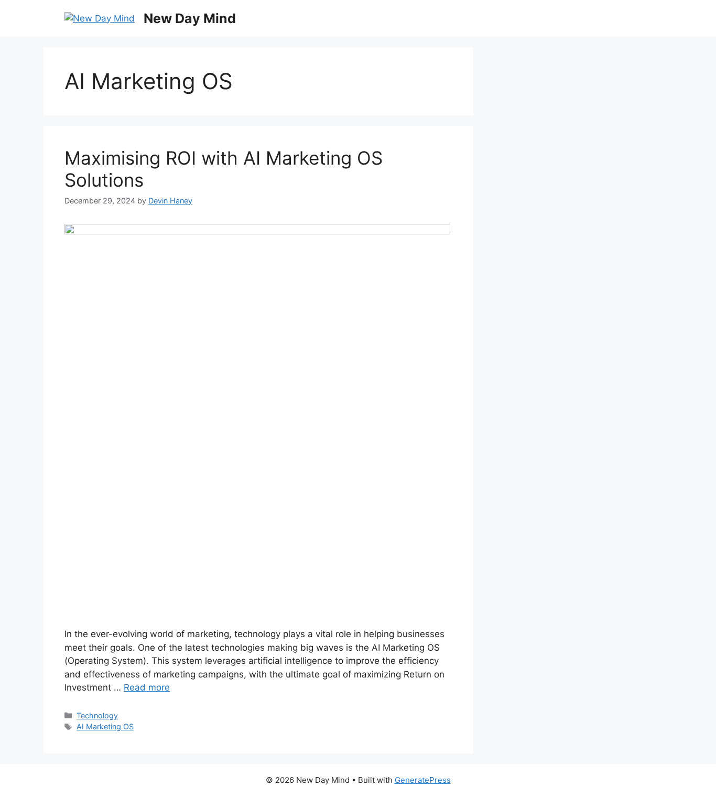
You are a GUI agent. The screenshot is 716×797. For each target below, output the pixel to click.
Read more (147, 687)
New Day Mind (190, 18)
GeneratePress (423, 780)
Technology (97, 715)
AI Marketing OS (105, 726)
